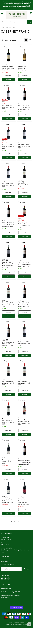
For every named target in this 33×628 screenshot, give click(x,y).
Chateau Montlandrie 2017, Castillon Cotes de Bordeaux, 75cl (24, 107)
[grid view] (26, 40)
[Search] (29, 22)
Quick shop (8, 75)
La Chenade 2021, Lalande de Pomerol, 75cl (8, 107)
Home (2, 27)
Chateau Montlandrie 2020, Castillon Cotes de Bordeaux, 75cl (8, 344)
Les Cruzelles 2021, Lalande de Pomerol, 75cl (8, 422)
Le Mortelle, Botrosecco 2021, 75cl (23, 184)
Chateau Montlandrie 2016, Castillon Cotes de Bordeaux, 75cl (24, 264)
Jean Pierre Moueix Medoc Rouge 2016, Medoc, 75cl (8, 68)
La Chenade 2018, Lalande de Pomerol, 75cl (8, 146)
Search (10, 622)
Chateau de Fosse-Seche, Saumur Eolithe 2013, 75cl (7, 500)
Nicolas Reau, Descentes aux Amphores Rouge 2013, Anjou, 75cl (23, 501)
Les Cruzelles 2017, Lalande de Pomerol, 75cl (8, 304)
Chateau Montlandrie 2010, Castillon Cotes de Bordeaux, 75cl (24, 462)
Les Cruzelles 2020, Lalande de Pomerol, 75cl (24, 383)
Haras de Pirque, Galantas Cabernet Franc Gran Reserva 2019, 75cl (7, 264)
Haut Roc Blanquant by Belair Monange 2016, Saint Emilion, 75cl (24, 422)
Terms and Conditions (19, 622)
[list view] (30, 40)
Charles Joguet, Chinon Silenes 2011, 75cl (8, 461)
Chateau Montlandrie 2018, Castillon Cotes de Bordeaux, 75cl (24, 304)
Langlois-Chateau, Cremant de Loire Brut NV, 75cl (23, 68)
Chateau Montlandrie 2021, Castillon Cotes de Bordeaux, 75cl (8, 224)
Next (19, 522)
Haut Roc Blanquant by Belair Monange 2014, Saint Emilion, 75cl (24, 224)
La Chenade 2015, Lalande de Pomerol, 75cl (24, 343)
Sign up (26, 569)
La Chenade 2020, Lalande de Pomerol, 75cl (8, 185)
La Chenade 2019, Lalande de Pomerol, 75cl (24, 146)
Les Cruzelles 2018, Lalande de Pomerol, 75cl (8, 383)
